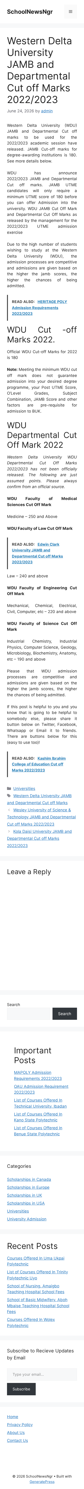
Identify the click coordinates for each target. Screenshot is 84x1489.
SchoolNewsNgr (30, 11)
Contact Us (17, 1440)
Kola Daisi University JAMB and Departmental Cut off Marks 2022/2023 (39, 838)
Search (13, 1004)
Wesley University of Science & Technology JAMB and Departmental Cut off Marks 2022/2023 (41, 817)
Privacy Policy (20, 1424)
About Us (16, 1432)
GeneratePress (42, 1481)
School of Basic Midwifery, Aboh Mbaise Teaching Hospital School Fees (38, 1305)
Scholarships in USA (26, 1203)
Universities (24, 788)
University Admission (26, 1219)
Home (12, 1416)
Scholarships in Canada (29, 1179)
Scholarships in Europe (28, 1187)
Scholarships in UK (24, 1195)
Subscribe (21, 1389)
